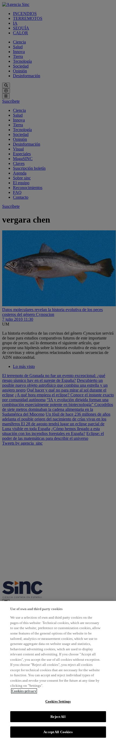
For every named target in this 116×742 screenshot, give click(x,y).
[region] (58, 671)
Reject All (57, 717)
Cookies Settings (58, 701)
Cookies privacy (24, 691)
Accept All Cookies (57, 732)
